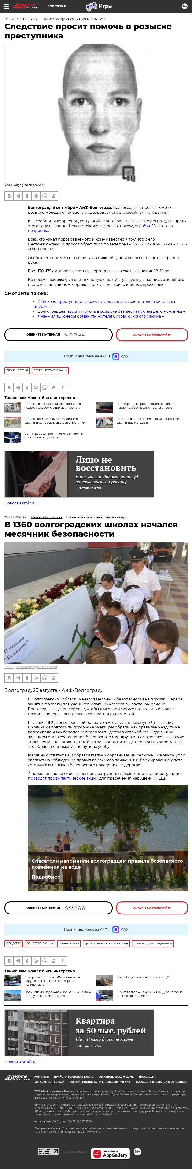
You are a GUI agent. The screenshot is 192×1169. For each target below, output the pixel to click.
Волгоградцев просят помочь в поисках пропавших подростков (54, 435)
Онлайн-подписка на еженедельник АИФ (100, 1082)
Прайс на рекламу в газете (73, 1076)
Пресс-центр (148, 1076)
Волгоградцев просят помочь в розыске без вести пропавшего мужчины (110, 311)
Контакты (41, 1076)
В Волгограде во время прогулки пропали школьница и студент (148, 420)
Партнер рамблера (75, 1151)
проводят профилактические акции (63, 778)
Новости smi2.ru (20, 503)
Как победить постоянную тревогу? (143, 977)
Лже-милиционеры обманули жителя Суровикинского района (99, 316)
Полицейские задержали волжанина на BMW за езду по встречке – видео (58, 994)
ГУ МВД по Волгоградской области (30, 667)
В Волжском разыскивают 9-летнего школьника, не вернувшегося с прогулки (55, 420)
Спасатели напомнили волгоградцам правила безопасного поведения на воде (107, 864)
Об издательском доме (116, 1076)
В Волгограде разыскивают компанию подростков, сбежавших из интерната (53, 405)
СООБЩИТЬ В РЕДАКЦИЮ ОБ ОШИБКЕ (161, 1082)
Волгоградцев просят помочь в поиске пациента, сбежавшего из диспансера (145, 405)
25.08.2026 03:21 (15, 517)
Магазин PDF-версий (49, 1082)
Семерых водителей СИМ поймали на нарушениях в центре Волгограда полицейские (52, 980)
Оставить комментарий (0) (152, 334)
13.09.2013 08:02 (15, 19)
